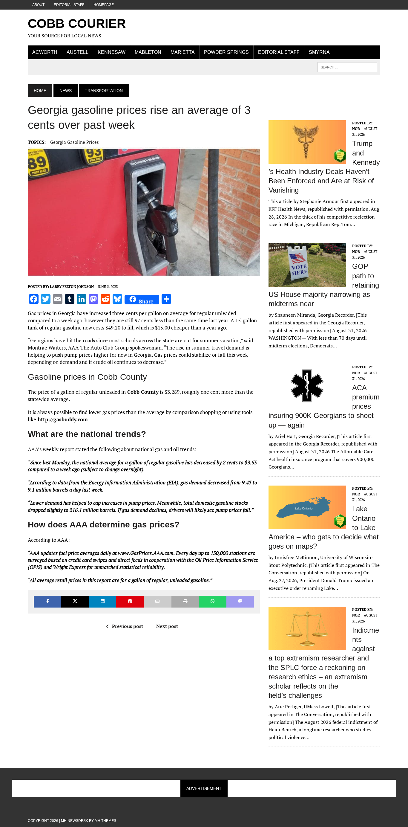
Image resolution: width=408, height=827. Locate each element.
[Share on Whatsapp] (212, 602)
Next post (167, 626)
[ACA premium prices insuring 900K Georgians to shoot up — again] (307, 404)
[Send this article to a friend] (157, 602)
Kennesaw (111, 52)
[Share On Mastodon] (240, 602)
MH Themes (105, 821)
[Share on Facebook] (47, 602)
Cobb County (142, 391)
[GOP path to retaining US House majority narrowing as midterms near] (307, 282)
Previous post (127, 626)
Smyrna (319, 52)
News (65, 90)
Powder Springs (226, 52)
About (38, 5)
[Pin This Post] (130, 602)
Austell (77, 52)
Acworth (44, 52)
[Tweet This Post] (75, 602)
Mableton (148, 52)
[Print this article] (185, 602)
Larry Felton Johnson (72, 286)
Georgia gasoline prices (74, 142)
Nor (356, 128)
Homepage (103, 5)
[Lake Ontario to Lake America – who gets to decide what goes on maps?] (307, 525)
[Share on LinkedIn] (102, 602)
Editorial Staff (69, 5)
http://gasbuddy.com (62, 419)
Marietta (183, 52)
